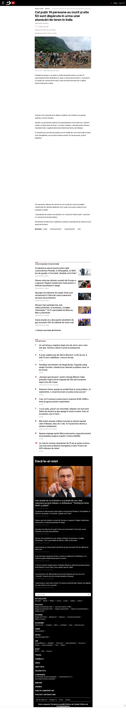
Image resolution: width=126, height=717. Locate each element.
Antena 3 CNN (39, 8)
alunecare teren (55, 229)
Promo (61, 700)
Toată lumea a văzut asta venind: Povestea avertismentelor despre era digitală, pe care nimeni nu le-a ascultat (63, 584)
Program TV (53, 700)
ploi (79, 229)
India (45, 229)
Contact (67, 700)
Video (115, 3)
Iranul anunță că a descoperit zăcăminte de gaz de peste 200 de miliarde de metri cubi (54, 321)
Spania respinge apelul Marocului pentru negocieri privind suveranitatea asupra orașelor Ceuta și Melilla (65, 434)
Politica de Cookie (72, 704)
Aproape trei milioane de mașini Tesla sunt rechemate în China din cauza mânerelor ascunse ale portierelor (54, 295)
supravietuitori (70, 229)
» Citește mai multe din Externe (48, 330)
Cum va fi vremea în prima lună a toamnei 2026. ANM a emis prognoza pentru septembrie (63, 400)
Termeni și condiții (57, 704)
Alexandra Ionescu (41, 23)
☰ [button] (3, 3)
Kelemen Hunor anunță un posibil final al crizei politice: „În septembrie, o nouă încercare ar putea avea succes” (65, 390)
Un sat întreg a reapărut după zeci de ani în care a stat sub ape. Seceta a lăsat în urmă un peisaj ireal (63, 346)
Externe (47, 8)
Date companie (44, 704)
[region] (63, 712)
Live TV (121, 3)
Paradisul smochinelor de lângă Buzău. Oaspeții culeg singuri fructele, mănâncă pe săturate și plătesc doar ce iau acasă (64, 367)
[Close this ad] (124, 705)
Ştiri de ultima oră (41, 700)
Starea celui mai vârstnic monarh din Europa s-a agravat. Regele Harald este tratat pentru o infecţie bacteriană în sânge (56, 283)
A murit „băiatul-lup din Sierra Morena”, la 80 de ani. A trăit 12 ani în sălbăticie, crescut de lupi (63, 356)
